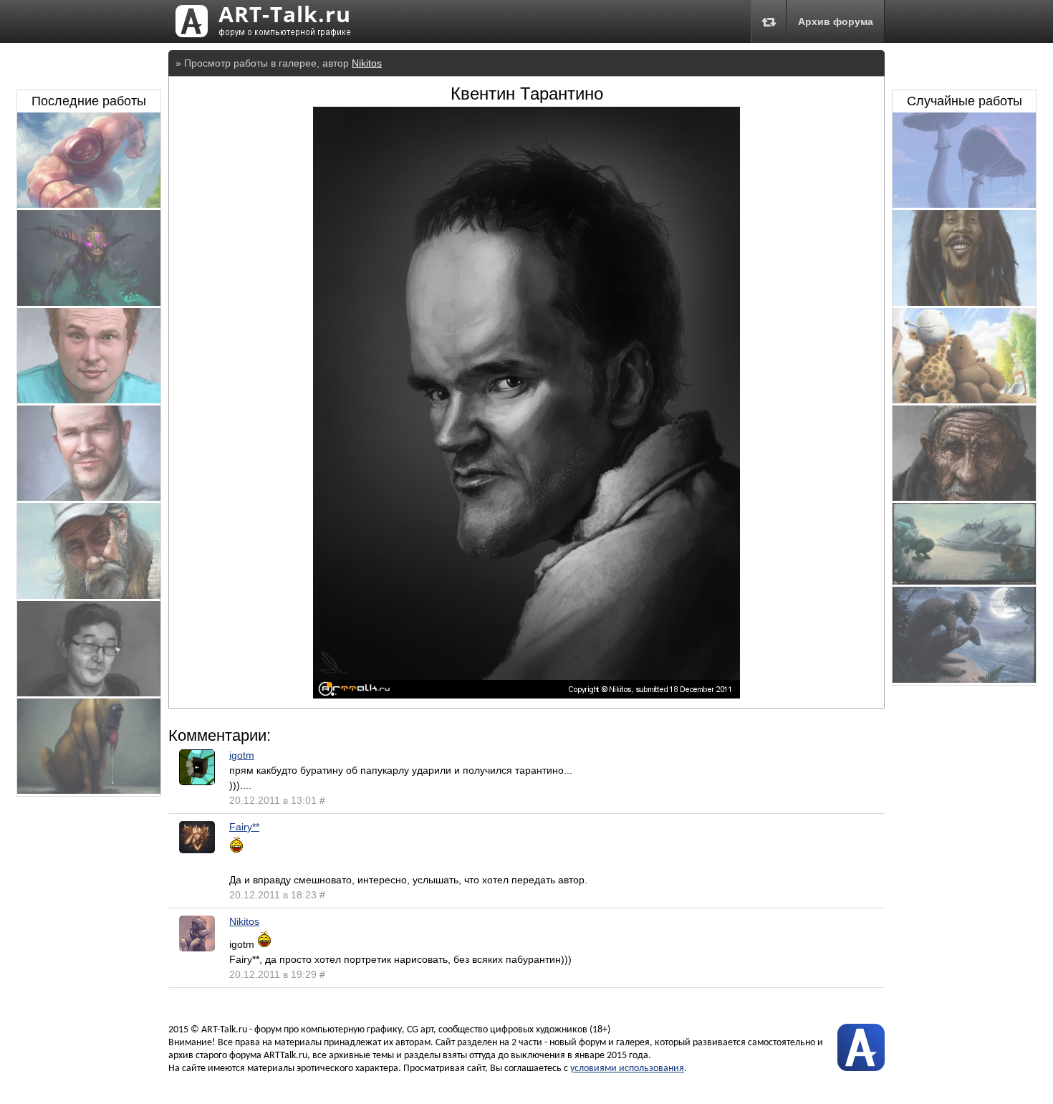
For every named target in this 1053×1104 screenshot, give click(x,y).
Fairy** (244, 826)
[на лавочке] (964, 399)
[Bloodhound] (88, 790)
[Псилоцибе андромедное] (964, 204)
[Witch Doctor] (88, 302)
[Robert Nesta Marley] (964, 302)
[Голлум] (964, 679)
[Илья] (88, 399)
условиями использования (627, 1068)
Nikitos (367, 63)
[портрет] (88, 595)
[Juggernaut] (88, 204)
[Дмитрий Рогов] (88, 497)
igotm (241, 755)
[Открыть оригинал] (526, 695)
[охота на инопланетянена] (964, 581)
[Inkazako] (88, 693)
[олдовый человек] (964, 497)
